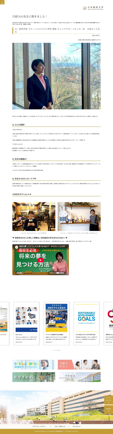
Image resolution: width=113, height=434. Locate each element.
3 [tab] (55, 350)
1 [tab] (52, 350)
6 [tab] (59, 350)
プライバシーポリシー (39, 426)
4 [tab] (56, 350)
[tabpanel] (26, 323)
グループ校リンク (62, 426)
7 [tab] (60, 350)
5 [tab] (58, 350)
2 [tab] (53, 350)
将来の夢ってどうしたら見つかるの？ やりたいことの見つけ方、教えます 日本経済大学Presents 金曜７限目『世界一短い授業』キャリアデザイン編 (51, 241)
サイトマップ (77, 426)
